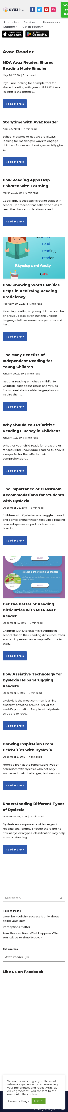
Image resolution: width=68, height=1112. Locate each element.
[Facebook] (32, 9)
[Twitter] (39, 9)
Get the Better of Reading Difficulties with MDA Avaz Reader (29, 610)
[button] (18, 22)
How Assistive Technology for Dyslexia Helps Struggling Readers (32, 680)
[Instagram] (53, 9)
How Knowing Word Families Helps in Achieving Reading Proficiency (31, 291)
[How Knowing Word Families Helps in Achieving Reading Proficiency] (34, 258)
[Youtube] (46, 9)
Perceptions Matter (16, 927)
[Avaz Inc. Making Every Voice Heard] (13, 9)
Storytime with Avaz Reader (30, 122)
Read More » (13, 105)
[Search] (61, 898)
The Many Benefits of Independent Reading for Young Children (27, 361)
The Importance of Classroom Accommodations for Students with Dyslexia (33, 495)
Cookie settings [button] (18, 1101)
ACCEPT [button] (38, 1101)
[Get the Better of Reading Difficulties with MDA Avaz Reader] (34, 577)
